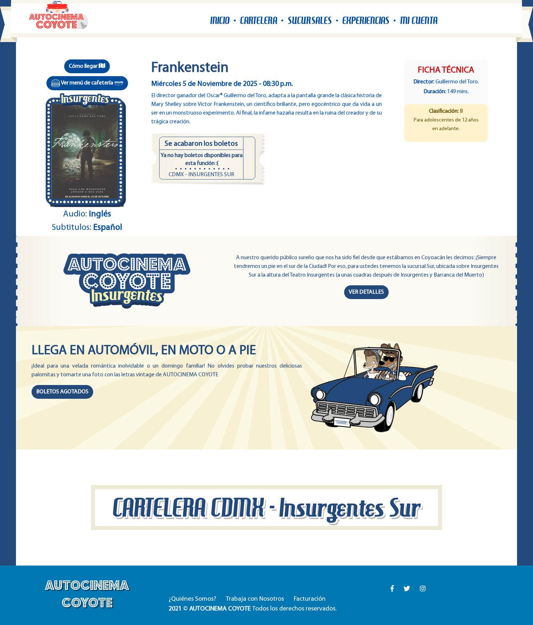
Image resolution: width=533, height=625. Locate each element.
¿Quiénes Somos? (192, 599)
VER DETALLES (366, 292)
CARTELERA (258, 20)
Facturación (310, 599)
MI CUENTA (418, 20)
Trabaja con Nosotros (255, 599)
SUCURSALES (310, 20)
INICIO (220, 20)
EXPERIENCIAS (365, 20)
